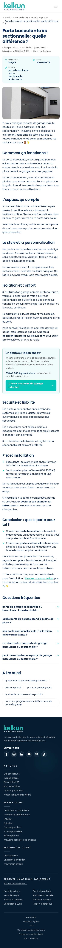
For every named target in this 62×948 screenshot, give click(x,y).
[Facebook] (6, 754)
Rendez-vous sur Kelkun (39, 578)
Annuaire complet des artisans (20, 839)
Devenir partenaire (13, 790)
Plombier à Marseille (43, 895)
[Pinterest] (36, 754)
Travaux (8, 818)
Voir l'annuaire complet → (15, 883)
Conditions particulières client (31, 930)
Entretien (8, 823)
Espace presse (11, 777)
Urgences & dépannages (17, 814)
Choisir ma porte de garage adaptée (26, 385)
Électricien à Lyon (13, 903)
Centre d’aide (20, 17)
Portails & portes (39, 17)
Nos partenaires (12, 786)
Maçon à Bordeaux (42, 903)
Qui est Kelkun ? (12, 773)
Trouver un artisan (13, 863)
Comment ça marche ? (16, 810)
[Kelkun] (14, 6)
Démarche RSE (11, 782)
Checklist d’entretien (14, 859)
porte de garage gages (39, 687)
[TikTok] (44, 754)
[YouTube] (29, 754)
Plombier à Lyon (12, 895)
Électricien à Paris (42, 891)
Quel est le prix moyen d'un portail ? (24, 694)
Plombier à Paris (12, 891)
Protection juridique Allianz (17, 794)
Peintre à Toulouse (13, 899)
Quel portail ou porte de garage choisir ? (26, 680)
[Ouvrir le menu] (55, 6)
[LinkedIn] (21, 754)
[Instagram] (14, 754)
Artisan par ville (11, 835)
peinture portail (13, 687)
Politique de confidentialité (31, 934)
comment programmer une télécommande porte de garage (28, 703)
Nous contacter (31, 938)
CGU (31, 926)
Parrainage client (12, 827)
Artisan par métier (13, 831)
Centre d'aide (11, 855)
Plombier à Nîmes (42, 899)
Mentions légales (31, 921)
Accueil (6, 17)
